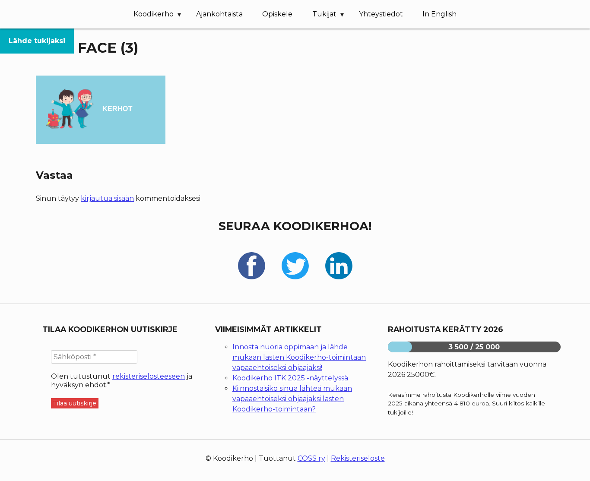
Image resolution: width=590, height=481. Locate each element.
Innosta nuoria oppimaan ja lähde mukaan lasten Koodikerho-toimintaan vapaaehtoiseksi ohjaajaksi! (299, 357)
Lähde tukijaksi (37, 41)
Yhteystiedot (381, 14)
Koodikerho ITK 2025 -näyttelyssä (290, 378)
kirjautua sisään (107, 198)
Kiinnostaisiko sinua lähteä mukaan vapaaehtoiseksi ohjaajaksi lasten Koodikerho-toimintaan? (292, 398)
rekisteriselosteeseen (148, 376)
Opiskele (277, 14)
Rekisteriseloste (358, 458)
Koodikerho (153, 14)
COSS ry (311, 458)
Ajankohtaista (219, 14)
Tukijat (324, 14)
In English (439, 14)
